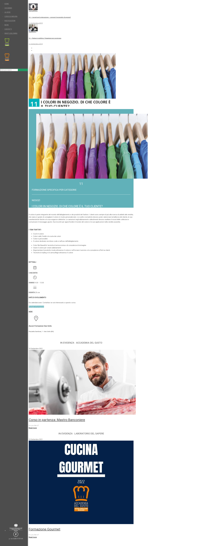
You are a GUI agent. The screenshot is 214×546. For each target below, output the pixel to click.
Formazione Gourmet (44, 529)
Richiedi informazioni (36, 307)
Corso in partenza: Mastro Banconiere (57, 420)
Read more (33, 428)
